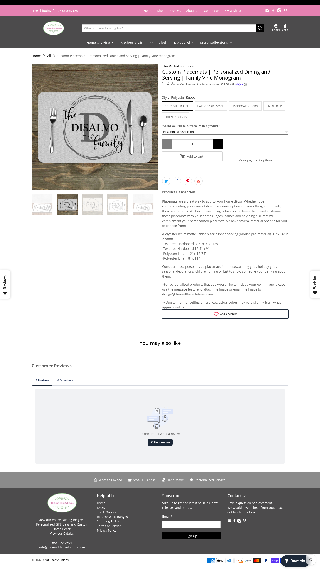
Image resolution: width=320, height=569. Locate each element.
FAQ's (101, 508)
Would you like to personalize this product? (191, 126)
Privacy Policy (106, 530)
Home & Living (98, 42)
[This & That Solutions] (53, 28)
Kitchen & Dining (135, 42)
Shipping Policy (108, 521)
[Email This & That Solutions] (267, 10)
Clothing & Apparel (174, 42)
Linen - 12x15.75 (176, 117)
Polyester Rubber (177, 106)
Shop (161, 10)
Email (167, 516)
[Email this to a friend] (198, 181)
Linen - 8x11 (274, 106)
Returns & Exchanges (112, 517)
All (49, 55)
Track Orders (106, 512)
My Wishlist (232, 10)
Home (148, 10)
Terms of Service (109, 526)
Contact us (211, 10)
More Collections (214, 42)
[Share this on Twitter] (166, 181)
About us (192, 10)
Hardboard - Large (245, 106)
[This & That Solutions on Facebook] (273, 10)
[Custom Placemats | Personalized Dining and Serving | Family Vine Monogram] (95, 127)
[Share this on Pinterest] (188, 181)
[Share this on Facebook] (177, 181)
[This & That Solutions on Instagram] (279, 10)
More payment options (255, 160)
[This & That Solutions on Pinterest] (285, 10)
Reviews (175, 10)
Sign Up (191, 536)
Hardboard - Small (211, 106)
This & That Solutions (178, 66)
